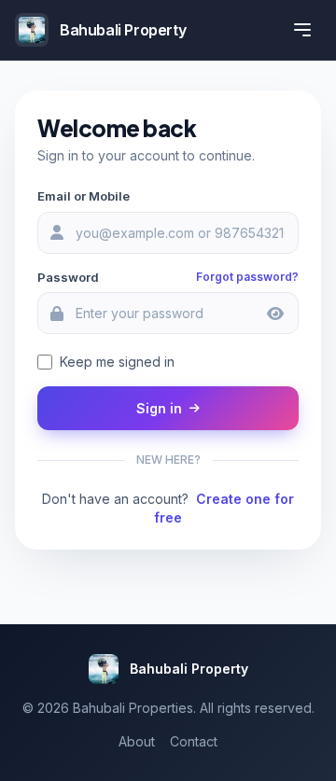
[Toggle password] (275, 313)
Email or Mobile (83, 195)
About (137, 741)
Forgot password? (247, 277)
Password (68, 277)
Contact (193, 741)
